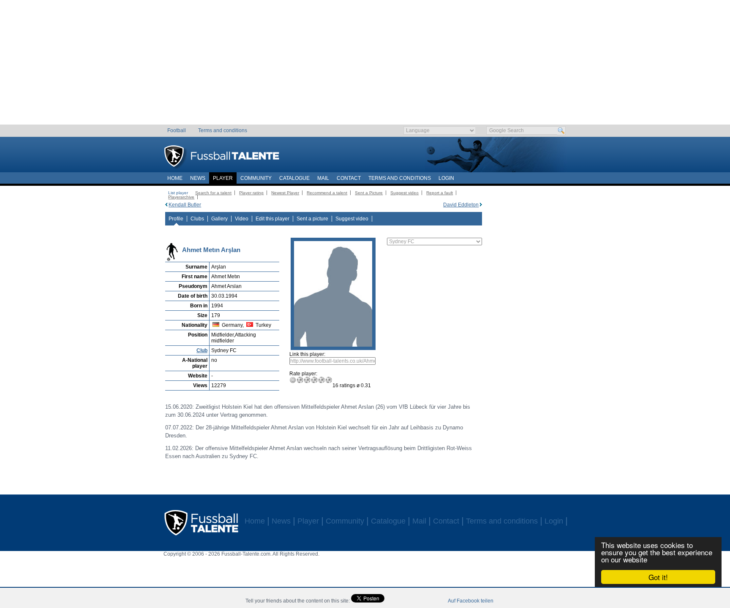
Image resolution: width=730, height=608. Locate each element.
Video (241, 219)
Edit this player (272, 219)
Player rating (251, 192)
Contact (349, 178)
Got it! (658, 577)
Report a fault (439, 192)
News (197, 178)
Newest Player (285, 192)
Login (446, 178)
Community (256, 178)
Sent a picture (312, 219)
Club (201, 350)
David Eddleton (461, 205)
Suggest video (404, 192)
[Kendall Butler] (166, 205)
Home (174, 178)
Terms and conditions (222, 130)
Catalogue (294, 178)
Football (176, 130)
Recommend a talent (327, 192)
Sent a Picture (369, 192)
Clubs (197, 219)
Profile (176, 219)
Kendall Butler (185, 205)
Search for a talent (213, 192)
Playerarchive (181, 197)
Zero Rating (293, 380)
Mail (323, 178)
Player (223, 178)
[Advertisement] (365, 65)
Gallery (219, 219)
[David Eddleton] (481, 205)
